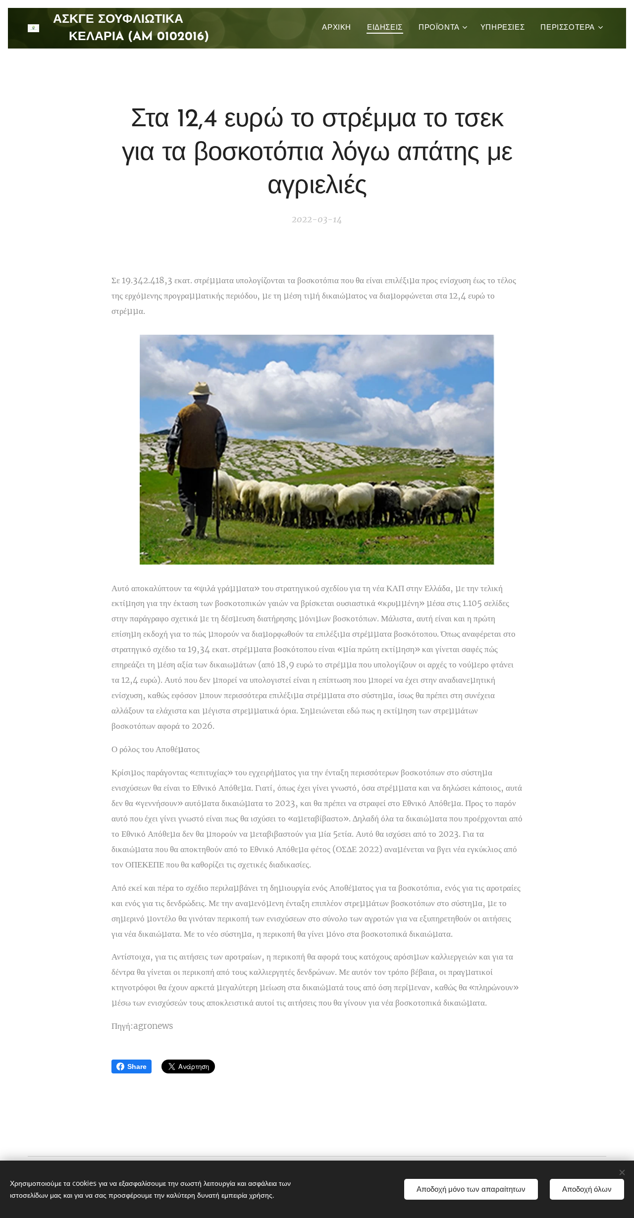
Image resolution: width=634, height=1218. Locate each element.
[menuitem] (339, 28)
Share (137, 1066)
